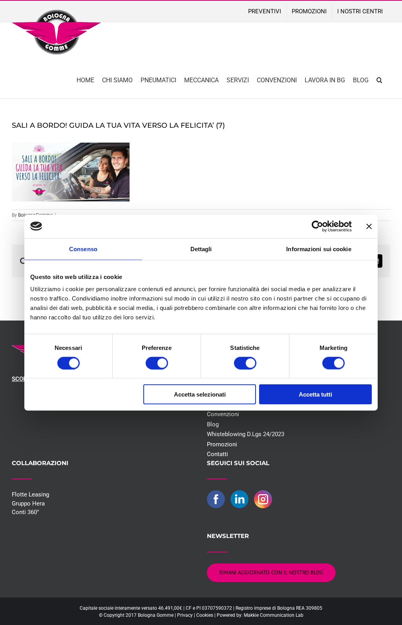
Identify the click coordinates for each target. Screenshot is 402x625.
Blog (213, 424)
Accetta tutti (315, 394)
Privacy (185, 615)
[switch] (157, 363)
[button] (379, 79)
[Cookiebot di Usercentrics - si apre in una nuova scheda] (317, 226)
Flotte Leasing (30, 494)
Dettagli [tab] (201, 248)
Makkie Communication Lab (273, 615)
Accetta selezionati (200, 394)
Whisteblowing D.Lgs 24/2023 (245, 434)
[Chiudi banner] (369, 226)
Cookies (204, 615)
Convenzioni (223, 414)
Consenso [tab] (83, 248)
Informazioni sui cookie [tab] (318, 248)
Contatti (217, 454)
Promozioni (222, 444)
